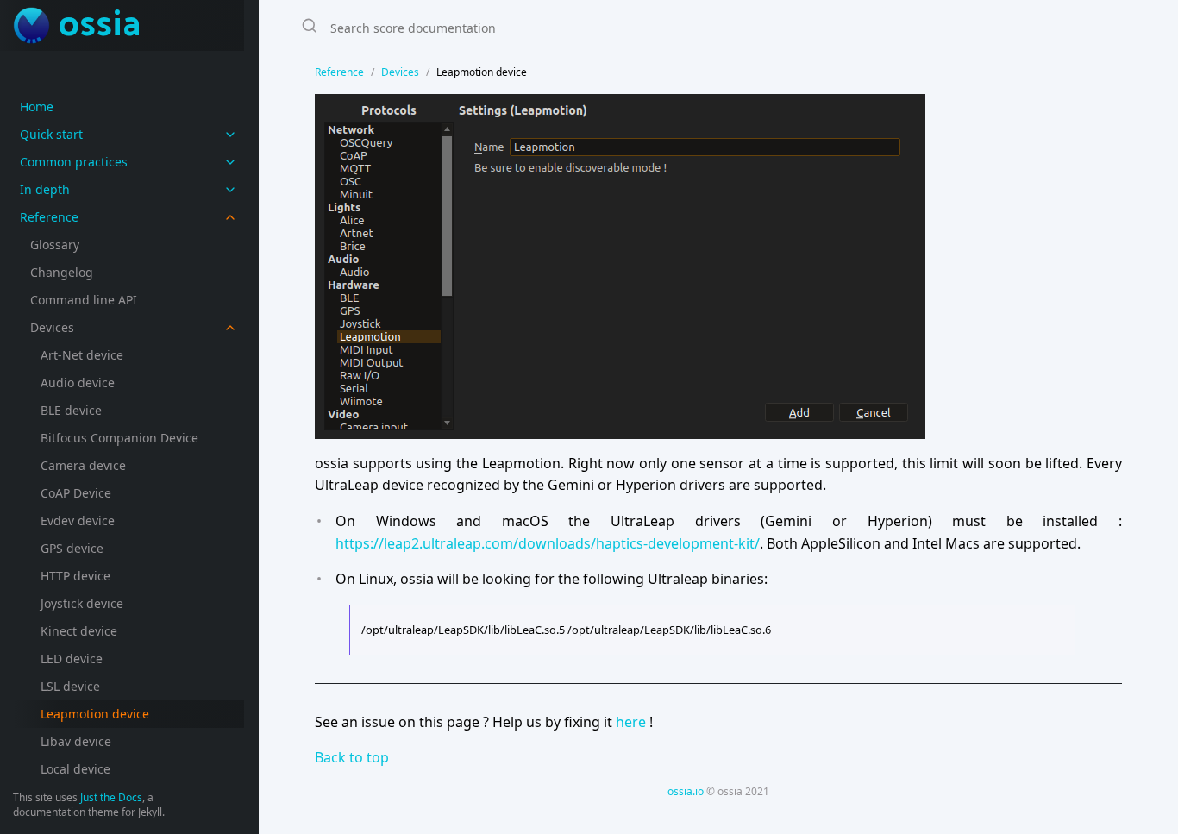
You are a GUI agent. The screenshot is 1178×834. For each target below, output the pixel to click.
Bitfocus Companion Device (119, 438)
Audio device (78, 382)
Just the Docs (111, 797)
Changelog (61, 272)
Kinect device (79, 631)
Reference (339, 72)
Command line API (83, 300)
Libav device (76, 741)
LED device (72, 658)
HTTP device (75, 575)
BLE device (71, 410)
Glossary (54, 244)
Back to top (352, 757)
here (631, 721)
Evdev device (78, 520)
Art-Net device (82, 355)
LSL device (70, 686)
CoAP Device (76, 493)
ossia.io (685, 791)
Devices (52, 327)
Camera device (83, 465)
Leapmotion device (95, 713)
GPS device (72, 548)
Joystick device (82, 603)
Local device (75, 769)
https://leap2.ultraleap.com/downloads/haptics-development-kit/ (547, 543)
